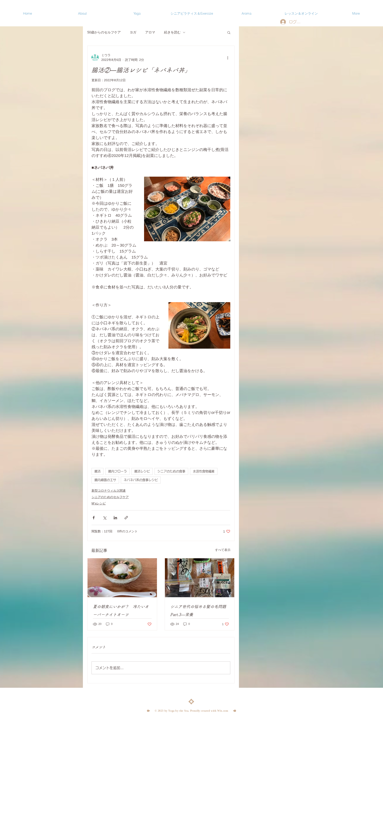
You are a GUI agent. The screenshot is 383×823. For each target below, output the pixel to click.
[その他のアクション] (227, 57)
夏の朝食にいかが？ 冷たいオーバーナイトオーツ (121, 610)
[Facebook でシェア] (94, 518)
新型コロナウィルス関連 (109, 490)
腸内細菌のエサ (105, 479)
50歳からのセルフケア (104, 32)
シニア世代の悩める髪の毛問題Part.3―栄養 (198, 610)
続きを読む (172, 32)
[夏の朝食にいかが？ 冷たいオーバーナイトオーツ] (122, 577)
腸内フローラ (117, 471)
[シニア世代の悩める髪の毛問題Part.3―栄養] (199, 577)
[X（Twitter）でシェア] (104, 518)
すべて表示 (223, 550)
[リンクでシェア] (126, 518)
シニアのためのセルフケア (110, 497)
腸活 (97, 471)
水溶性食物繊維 (204, 471)
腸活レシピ (142, 471)
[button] (229, 32)
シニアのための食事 (171, 471)
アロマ (150, 32)
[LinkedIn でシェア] (115, 518)
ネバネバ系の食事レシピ (141, 479)
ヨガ (133, 32)
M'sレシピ (99, 503)
